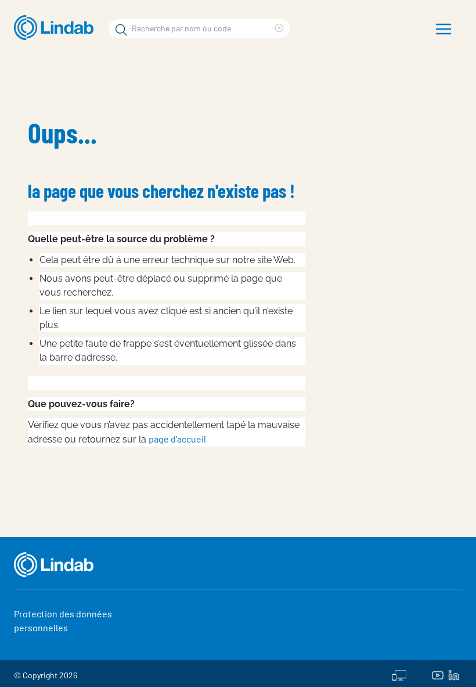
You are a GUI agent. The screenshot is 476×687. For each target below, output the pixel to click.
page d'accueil (177, 438)
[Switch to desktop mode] (399, 673)
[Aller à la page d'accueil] (56, 28)
